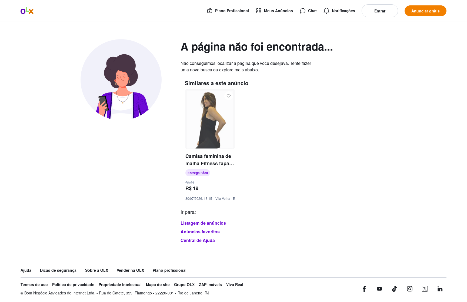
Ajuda (26, 270)
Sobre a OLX (96, 270)
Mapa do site (158, 284)
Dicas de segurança (58, 270)
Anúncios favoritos (200, 231)
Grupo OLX (184, 284)
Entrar (379, 11)
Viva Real (234, 284)
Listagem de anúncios (203, 223)
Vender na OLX (130, 270)
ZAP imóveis (210, 284)
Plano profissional (169, 270)
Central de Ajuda (198, 240)
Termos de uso (34, 284)
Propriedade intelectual (120, 284)
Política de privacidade (73, 284)
